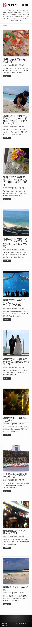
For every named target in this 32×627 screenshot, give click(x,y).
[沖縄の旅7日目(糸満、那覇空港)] (16, 43)
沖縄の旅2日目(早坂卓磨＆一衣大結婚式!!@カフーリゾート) (16, 361)
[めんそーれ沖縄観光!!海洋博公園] (16, 458)
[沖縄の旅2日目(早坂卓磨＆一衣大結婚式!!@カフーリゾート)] (16, 343)
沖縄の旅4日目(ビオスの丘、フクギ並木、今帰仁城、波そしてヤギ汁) (15, 242)
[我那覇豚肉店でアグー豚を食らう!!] (16, 514)
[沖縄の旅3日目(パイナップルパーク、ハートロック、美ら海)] (16, 284)
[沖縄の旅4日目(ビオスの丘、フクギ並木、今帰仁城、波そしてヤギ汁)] (16, 222)
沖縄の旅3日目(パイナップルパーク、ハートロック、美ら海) (15, 302)
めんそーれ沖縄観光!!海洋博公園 (15, 475)
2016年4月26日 (7, 65)
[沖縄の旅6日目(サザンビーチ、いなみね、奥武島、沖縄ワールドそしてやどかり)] (16, 99)
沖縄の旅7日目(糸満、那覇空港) (15, 61)
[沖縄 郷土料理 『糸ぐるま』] (16, 571)
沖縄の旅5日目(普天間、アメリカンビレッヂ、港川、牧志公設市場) (15, 180)
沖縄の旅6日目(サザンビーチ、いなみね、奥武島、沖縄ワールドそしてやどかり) (15, 119)
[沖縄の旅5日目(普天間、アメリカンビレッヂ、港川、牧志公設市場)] (16, 161)
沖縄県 (15, 65)
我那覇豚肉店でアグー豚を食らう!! (15, 532)
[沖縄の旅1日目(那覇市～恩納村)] (16, 401)
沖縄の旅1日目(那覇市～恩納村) (15, 419)
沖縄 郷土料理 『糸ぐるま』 (16, 588)
